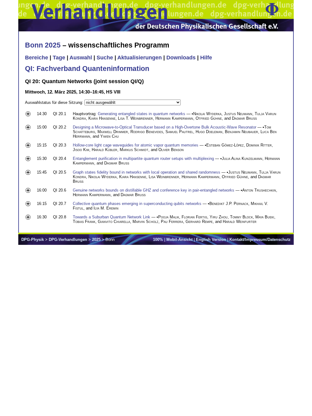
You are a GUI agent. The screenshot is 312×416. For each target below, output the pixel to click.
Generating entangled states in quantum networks (141, 113)
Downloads (181, 58)
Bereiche (36, 58)
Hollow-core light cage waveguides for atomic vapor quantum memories (135, 145)
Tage (59, 58)
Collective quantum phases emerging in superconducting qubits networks (137, 203)
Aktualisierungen (139, 58)
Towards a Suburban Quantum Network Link (111, 217)
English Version (211, 239)
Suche (105, 58)
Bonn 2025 (43, 45)
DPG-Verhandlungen (68, 239)
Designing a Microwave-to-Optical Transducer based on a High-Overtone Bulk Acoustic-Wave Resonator (164, 127)
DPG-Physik (32, 239)
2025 (96, 239)
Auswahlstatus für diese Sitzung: (54, 102)
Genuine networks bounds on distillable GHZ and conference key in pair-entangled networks (153, 190)
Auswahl (80, 58)
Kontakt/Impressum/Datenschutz (260, 239)
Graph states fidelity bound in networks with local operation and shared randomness (146, 172)
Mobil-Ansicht (179, 239)
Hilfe (206, 58)
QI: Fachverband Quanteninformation (87, 68)
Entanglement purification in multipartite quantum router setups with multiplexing (143, 158)
